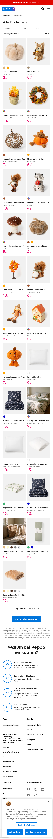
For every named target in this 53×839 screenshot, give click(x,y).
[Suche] (42, 8)
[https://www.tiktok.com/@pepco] (36, 795)
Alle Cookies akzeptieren (36, 832)
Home (38, 28)
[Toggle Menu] (48, 8)
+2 (19, 591)
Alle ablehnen (14, 832)
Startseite (6, 15)
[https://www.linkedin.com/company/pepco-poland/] (43, 789)
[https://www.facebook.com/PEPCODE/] (29, 789)
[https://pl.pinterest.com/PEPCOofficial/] (29, 795)
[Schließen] (48, 801)
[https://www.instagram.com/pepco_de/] (36, 789)
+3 (18, 547)
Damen (23, 28)
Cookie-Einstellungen (26, 825)
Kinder (7, 28)
